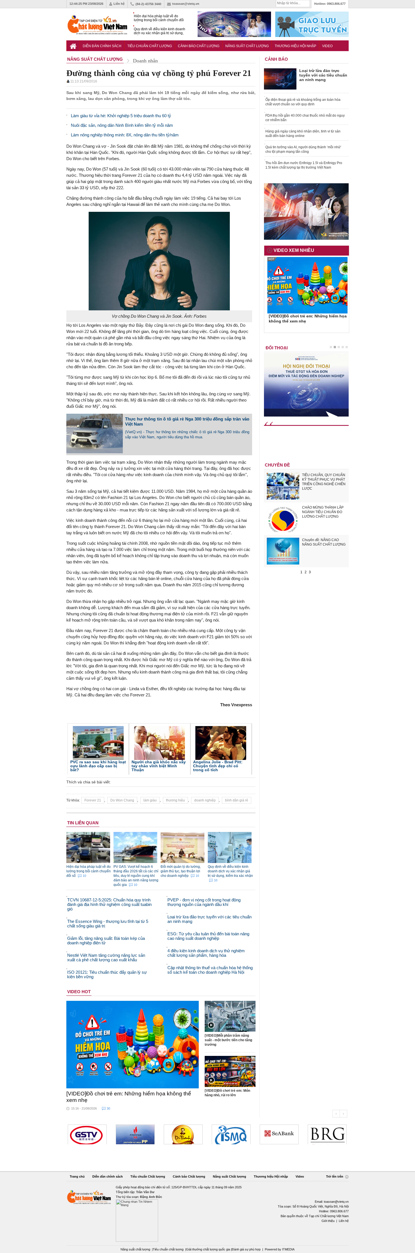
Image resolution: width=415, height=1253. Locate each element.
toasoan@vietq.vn (185, 3)
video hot (79, 991)
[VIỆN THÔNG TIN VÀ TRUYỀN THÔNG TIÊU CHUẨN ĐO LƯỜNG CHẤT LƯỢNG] (231, 1134)
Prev (336, 1113)
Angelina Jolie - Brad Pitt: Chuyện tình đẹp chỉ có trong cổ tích (218, 766)
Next (343, 1113)
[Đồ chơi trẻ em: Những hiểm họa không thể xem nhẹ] (132, 1044)
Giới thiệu (328, 1221)
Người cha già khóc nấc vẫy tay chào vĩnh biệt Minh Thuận (159, 766)
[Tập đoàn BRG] (327, 1134)
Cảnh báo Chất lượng (198, 46)
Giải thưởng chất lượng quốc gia (208, 1249)
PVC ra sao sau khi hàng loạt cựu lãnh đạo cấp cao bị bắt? (98, 766)
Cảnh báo (276, 59)
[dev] (135, 1134)
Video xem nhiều (294, 250)
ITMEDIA (288, 1249)
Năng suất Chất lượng (247, 46)
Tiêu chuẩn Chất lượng (149, 46)
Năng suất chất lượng (135, 1249)
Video (327, 46)
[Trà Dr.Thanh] (183, 1134)
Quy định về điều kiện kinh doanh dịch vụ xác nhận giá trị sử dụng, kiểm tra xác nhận (159, 31)
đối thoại (277, 347)
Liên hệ (118, 3)
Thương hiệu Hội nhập (295, 46)
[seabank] (279, 1134)
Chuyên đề (277, 465)
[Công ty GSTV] (87, 1134)
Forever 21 (92, 800)
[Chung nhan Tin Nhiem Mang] (207, 1213)
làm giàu (150, 800)
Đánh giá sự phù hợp (246, 1249)
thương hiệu (175, 800)
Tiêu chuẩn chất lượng (168, 1249)
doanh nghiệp (205, 800)
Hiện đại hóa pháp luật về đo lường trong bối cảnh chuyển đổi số (159, 18)
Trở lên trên (335, 1176)
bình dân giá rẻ (236, 800)
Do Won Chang (122, 800)
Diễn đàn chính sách (102, 46)
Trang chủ (77, 1176)
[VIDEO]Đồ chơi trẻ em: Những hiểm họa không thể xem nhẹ (128, 1097)
